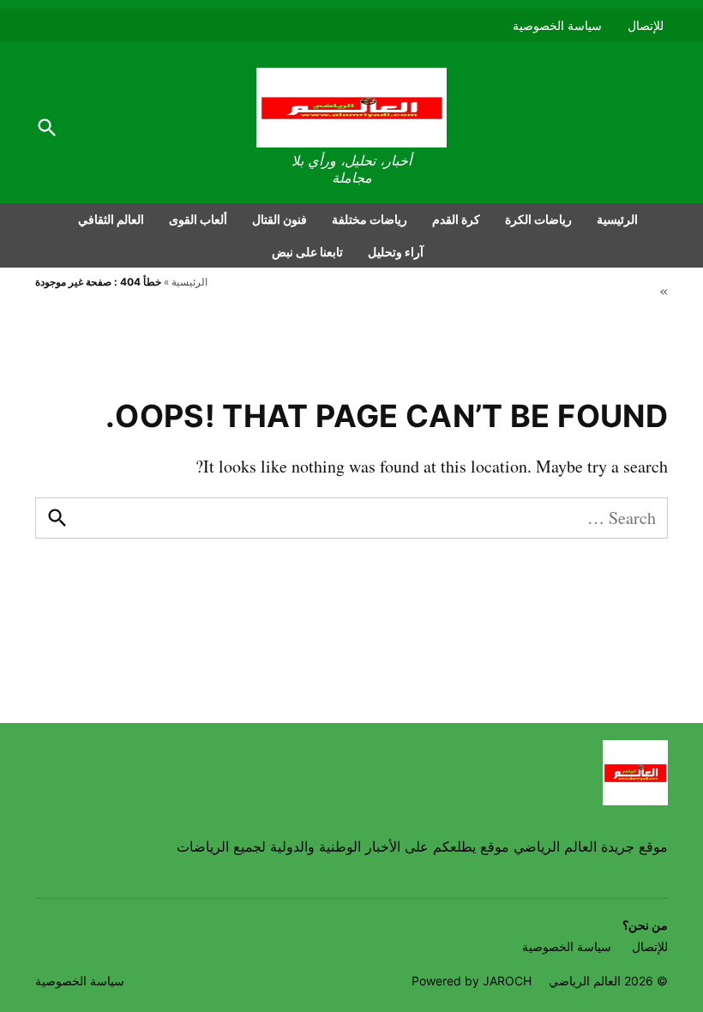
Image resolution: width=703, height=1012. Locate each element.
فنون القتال (279, 219)
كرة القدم (456, 219)
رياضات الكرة (538, 219)
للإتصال (646, 25)
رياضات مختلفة (369, 219)
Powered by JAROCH (472, 980)
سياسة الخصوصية (557, 25)
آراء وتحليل (396, 251)
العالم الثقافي (111, 219)
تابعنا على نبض (307, 251)
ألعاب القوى (198, 219)
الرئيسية (617, 219)
